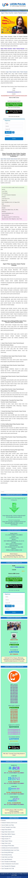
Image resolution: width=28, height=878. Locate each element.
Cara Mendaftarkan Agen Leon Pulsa (10, 850)
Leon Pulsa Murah (13, 873)
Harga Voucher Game (6, 836)
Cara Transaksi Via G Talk (7, 868)
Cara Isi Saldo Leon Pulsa (7, 825)
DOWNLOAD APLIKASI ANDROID (10, 848)
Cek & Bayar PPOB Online (7, 845)
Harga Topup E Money (6, 841)
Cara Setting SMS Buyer (7, 852)
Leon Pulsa (14, 875)
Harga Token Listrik (6, 843)
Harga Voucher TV (5, 838)
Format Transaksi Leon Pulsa (8, 827)
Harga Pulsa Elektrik (6, 829)
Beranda (3, 820)
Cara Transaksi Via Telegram (8, 866)
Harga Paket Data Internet (7, 831)
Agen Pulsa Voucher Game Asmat (9, 158)
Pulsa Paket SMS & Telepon (8, 834)
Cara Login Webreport (6, 859)
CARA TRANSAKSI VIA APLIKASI (9, 863)
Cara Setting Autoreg (6, 854)
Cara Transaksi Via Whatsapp (8, 861)
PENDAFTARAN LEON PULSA (9, 822)
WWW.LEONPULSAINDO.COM (14, 550)
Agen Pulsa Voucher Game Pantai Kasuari (14, 13)
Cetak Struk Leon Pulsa (7, 857)
